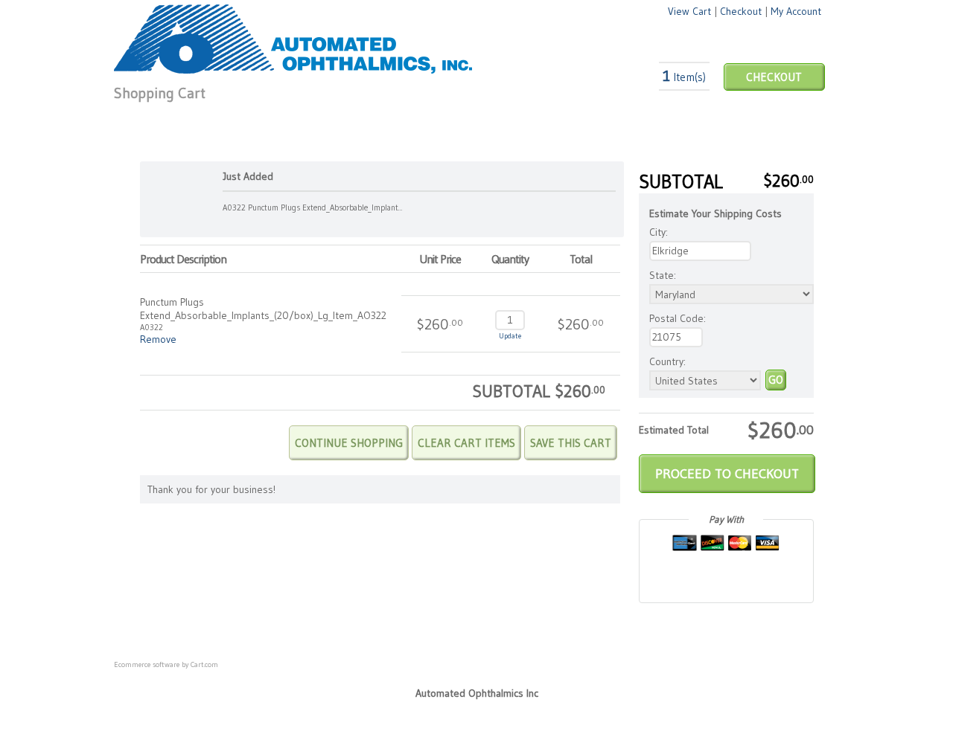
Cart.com (204, 664)
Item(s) (684, 77)
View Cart (689, 11)
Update (510, 336)
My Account (796, 11)
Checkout (741, 11)
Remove (158, 339)
